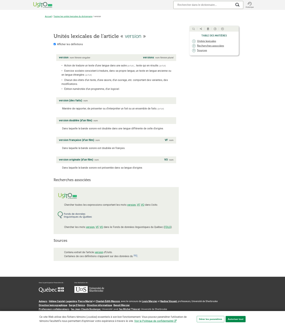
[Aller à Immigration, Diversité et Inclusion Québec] (51, 291)
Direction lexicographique (53, 305)
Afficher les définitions (70, 44)
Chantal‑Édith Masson (108, 301)
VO (142, 204)
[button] (249, 5)
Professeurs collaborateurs (54, 309)
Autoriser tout (235, 319)
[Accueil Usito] (39, 5)
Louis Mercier (149, 301)
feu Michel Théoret (129, 309)
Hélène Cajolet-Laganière (63, 301)
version (131, 204)
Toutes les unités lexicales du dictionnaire (73, 16)
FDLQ (167, 227)
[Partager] (201, 29)
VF (138, 204)
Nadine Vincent (168, 301)
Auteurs (43, 301)
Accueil (48, 16)
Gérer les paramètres (210, 319)
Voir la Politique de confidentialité (153, 321)
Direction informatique (99, 305)
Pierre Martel (85, 301)
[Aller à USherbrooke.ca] (89, 292)
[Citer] (193, 29)
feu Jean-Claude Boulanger (86, 309)
